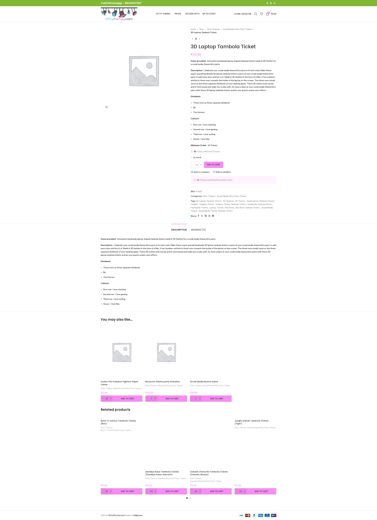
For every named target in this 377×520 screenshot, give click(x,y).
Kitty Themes (213, 29)
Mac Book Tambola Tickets (247, 207)
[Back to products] (196, 39)
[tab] (179, 228)
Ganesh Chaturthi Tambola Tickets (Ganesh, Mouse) (209, 473)
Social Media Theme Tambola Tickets (216, 211)
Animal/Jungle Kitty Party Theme (261, 427)
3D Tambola (228, 201)
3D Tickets (240, 201)
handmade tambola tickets (260, 204)
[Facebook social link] (267, 3)
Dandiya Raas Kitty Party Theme (172, 478)
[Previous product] (192, 39)
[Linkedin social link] (209, 216)
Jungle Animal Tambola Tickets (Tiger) (251, 422)
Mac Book (229, 207)
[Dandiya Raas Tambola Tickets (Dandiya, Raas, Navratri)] (166, 442)
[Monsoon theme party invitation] (166, 352)
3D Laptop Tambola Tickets (208, 201)
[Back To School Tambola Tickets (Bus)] (121, 416)
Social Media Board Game (204, 381)
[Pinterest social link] (206, 216)
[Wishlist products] (261, 14)
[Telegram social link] (213, 216)
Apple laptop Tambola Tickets (260, 201)
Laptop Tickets (217, 207)
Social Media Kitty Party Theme (237, 29)
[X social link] (271, 3)
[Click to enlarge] (106, 107)
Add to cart (213, 164)
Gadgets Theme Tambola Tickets (230, 204)
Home (193, 29)
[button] (187, 498)
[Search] (256, 14)
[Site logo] (119, 13)
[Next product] (199, 39)
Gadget (194, 204)
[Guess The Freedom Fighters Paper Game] (121, 352)
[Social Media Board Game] (211, 352)
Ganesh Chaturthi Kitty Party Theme (205, 481)
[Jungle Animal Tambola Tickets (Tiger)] (255, 416)
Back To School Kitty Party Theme (116, 430)
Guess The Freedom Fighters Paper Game (119, 383)
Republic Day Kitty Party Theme (127, 388)
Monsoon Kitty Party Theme (170, 385)
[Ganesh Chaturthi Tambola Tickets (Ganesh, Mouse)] (211, 442)
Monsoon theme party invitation (162, 381)
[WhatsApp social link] (274, 3)
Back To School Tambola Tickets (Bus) (118, 422)
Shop (201, 29)
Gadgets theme (206, 204)
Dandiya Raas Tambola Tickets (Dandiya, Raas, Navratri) (162, 473)
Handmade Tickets (199, 207)
